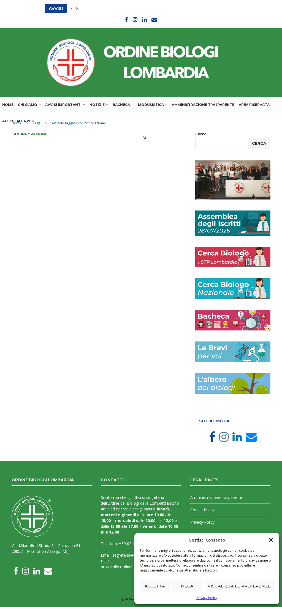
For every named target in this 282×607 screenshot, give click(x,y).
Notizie (97, 105)
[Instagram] (135, 19)
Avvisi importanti (63, 105)
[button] (271, 540)
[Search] (144, 138)
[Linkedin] (144, 19)
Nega (187, 586)
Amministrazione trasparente (203, 105)
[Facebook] (126, 19)
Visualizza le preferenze (239, 586)
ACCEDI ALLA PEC (18, 121)
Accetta (155, 586)
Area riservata (254, 105)
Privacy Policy (206, 597)
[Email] (154, 19)
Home (7, 105)
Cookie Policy (202, 509)
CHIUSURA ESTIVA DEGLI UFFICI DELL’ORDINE (95, 8)
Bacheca (121, 105)
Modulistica (151, 105)
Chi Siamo (27, 105)
